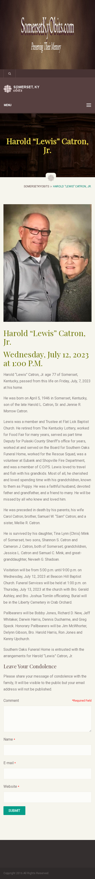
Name (8, 739)
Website (10, 786)
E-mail (8, 763)
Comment (11, 700)
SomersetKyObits (36, 186)
